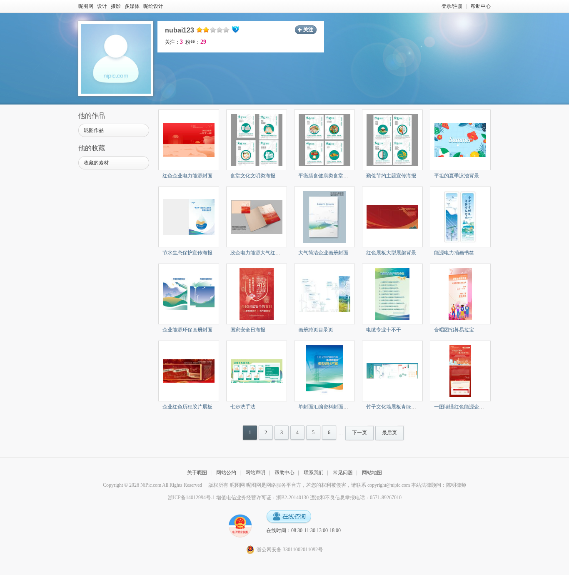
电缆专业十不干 (383, 330)
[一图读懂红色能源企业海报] (460, 370)
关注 (308, 29)
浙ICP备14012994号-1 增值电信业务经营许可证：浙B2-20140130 (238, 497)
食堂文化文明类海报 (252, 176)
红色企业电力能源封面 (187, 176)
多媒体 (132, 6)
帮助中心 (481, 6)
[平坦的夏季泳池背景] (460, 139)
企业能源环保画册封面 (187, 330)
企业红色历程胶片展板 (187, 407)
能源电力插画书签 (454, 253)
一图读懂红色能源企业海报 (464, 407)
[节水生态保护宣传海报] (189, 216)
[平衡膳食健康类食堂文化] (324, 139)
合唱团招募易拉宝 (454, 330)
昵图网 (85, 6)
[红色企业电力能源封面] (189, 139)
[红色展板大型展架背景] (392, 216)
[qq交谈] (288, 517)
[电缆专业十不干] (392, 293)
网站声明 (255, 472)
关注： (174, 42)
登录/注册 (452, 6)
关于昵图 (197, 472)
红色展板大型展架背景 (391, 253)
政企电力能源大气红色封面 (260, 253)
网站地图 (372, 472)
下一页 (359, 433)
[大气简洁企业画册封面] (325, 216)
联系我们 (314, 472)
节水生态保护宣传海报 (187, 253)
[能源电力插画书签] (460, 216)
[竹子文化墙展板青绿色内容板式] (392, 370)
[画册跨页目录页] (324, 293)
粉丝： (195, 42)
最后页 (389, 433)
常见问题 (343, 472)
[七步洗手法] (256, 370)
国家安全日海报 (247, 330)
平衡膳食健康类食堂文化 (325, 176)
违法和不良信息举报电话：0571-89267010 (356, 497)
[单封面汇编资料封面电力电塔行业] (324, 370)
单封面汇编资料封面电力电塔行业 (335, 407)
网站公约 (226, 472)
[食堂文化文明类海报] (256, 139)
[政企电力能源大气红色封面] (256, 216)
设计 (102, 6)
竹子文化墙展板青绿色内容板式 (401, 407)
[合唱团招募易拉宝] (460, 293)
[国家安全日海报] (257, 293)
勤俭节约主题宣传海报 (391, 176)
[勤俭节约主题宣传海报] (392, 139)
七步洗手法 (242, 407)
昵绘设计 (153, 6)
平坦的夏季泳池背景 (456, 176)
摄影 (116, 6)
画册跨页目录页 (315, 330)
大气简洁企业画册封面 (323, 253)
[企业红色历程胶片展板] (189, 370)
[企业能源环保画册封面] (189, 293)
